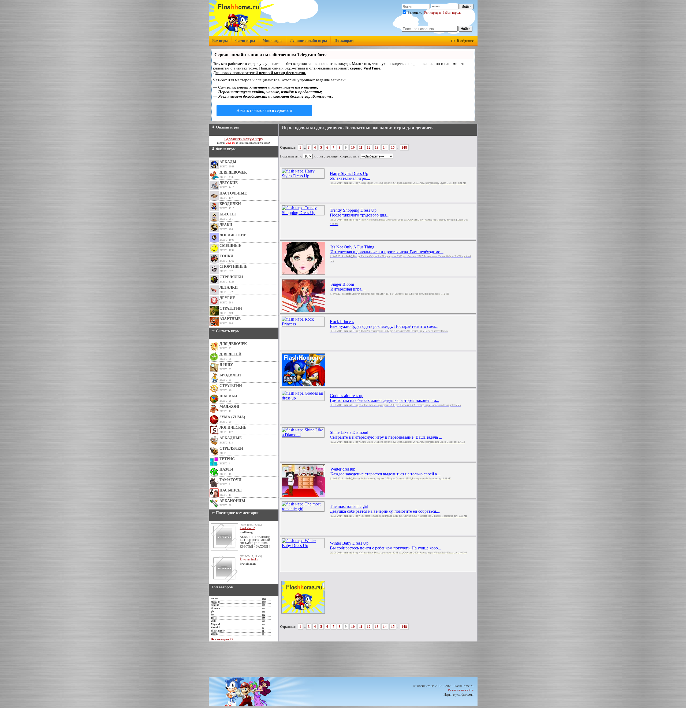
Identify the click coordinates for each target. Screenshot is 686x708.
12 (369, 147)
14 (385, 147)
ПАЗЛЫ (226, 469)
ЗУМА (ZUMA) (232, 417)
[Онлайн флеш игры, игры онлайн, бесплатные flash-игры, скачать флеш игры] (241, 34)
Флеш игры (245, 41)
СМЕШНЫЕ (230, 246)
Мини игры (272, 41)
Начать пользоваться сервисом (264, 110)
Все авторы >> (222, 639)
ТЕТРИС (227, 459)
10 (353, 147)
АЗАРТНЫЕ (230, 319)
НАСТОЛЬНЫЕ (233, 193)
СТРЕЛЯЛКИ (231, 277)
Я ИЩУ (226, 365)
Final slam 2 (247, 528)
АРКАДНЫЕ (230, 438)
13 (377, 147)
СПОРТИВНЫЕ (233, 267)
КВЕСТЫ (227, 214)
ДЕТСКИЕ (228, 183)
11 (361, 147)
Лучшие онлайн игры (308, 41)
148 (404, 147)
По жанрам (344, 41)
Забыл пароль (452, 12)
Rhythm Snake (249, 559)
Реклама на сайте (461, 690)
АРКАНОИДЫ (232, 501)
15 (393, 147)
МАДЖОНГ (229, 407)
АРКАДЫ (227, 162)
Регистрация (432, 12)
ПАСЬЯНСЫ (230, 490)
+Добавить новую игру (243, 139)
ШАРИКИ (228, 396)
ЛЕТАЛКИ (228, 287)
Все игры (220, 41)
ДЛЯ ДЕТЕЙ (230, 354)
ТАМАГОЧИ (230, 480)
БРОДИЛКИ (230, 204)
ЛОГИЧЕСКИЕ (232, 235)
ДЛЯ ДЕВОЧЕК (233, 172)
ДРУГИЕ (227, 298)
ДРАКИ (225, 225)
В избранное (465, 41)
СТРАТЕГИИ (230, 308)
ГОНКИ (226, 256)
